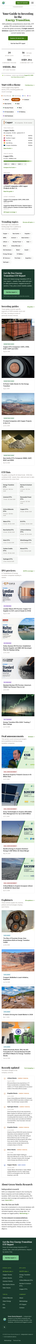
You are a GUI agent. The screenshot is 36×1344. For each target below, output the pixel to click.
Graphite (28, 233)
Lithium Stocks (12, 1078)
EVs (4, 1304)
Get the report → (11, 292)
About (21, 1298)
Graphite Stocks (12, 1093)
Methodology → (24, 1213)
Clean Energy (7, 1301)
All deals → (31, 736)
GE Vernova (7, 258)
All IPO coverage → (28, 571)
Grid (4, 1307)
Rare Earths (8, 103)
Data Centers (25, 237)
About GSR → (9, 1200)
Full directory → (29, 85)
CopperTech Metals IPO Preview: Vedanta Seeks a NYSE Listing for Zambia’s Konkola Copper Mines (18, 207)
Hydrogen (6, 262)
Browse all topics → (28, 222)
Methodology (23, 1301)
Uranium (26, 99)
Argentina (28, 258)
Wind (20, 107)
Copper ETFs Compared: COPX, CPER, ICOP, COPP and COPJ (16, 201)
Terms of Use (17, 1340)
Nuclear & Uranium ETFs (25, 1285)
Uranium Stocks (8, 1281)
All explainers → (29, 900)
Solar (18, 103)
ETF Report (22, 1304)
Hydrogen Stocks (12, 1106)
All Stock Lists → (8, 1271)
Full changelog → (29, 1068)
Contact (21, 1307)
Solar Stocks (7, 1288)
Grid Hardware (9, 116)
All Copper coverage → (10, 212)
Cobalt (26, 250)
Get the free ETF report (18, 43)
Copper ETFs (23, 1289)
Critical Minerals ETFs (26, 1280)
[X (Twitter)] (4, 1327)
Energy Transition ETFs (24, 1276)
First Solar (18, 258)
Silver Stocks (11, 1149)
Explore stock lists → (18, 38)
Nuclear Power (9, 107)
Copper (16, 99)
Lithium (7, 99)
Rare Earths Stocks (9, 1284)
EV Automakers (9, 112)
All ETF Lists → (24, 1271)
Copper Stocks (12, 1165)
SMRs (5, 237)
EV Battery (22, 112)
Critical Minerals (16, 246)
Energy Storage (8, 254)
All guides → (30, 307)
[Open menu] (32, 3)
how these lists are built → (18, 77)
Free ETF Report (22, 3)
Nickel (18, 250)
